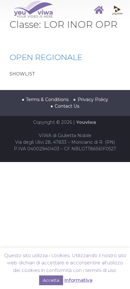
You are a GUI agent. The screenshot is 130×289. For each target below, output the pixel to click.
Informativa (78, 280)
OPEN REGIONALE (45, 57)
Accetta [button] (51, 280)
